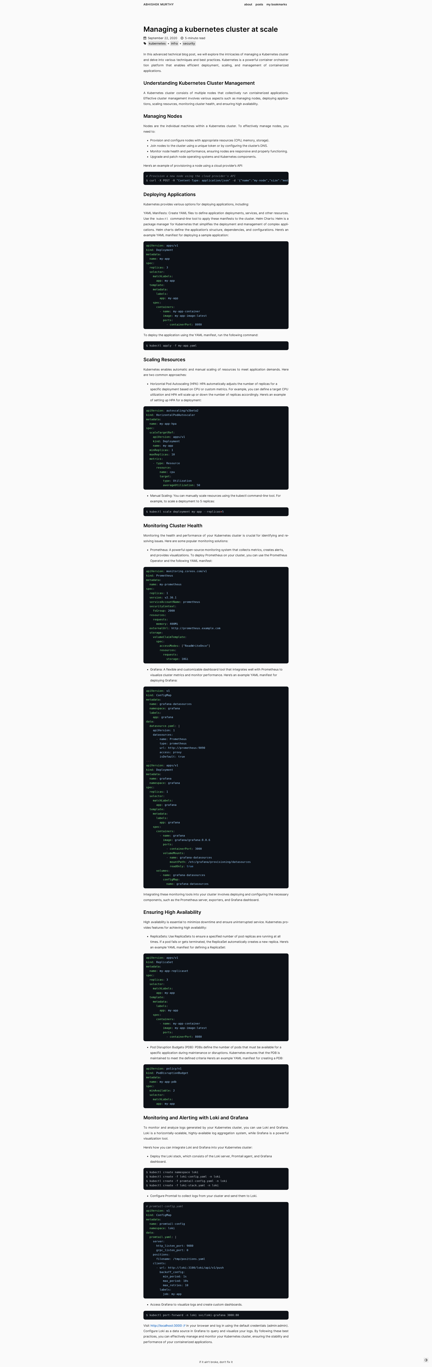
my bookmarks (276, 4)
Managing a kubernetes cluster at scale (210, 29)
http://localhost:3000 (166, 1325)
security (189, 43)
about (248, 4)
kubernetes (157, 43)
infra (174, 43)
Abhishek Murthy (158, 4)
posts (259, 4)
